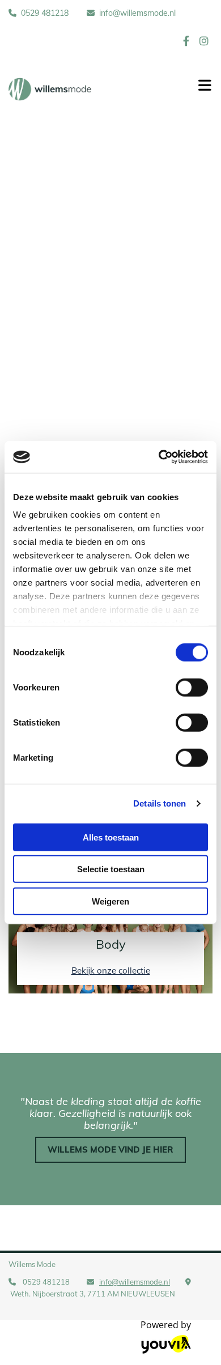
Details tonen (159, 803)
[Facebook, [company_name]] (186, 40)
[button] (110, 1150)
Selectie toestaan (110, 869)
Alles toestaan (111, 837)
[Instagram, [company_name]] (204, 40)
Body (111, 944)
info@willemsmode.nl (137, 13)
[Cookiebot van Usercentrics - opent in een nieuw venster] (159, 457)
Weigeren (110, 901)
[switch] (192, 687)
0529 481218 (45, 13)
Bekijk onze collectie (110, 970)
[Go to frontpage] (92, 89)
